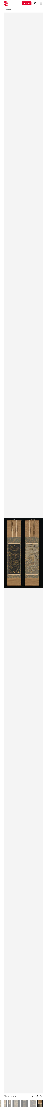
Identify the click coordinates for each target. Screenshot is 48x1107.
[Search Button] (35, 3)
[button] (23, 553)
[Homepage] (6, 3)
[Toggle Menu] (41, 3)
